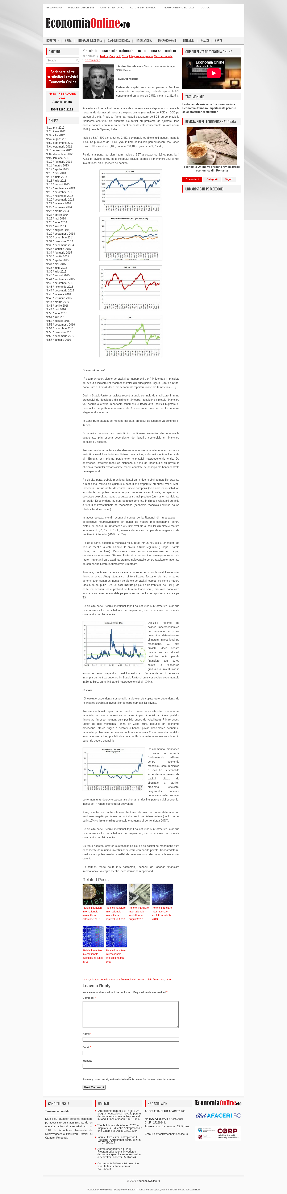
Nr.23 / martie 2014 (57, 211)
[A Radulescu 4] (131, 336)
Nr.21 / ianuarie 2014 (58, 203)
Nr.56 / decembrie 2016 (60, 336)
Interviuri (188, 40)
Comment (89, 997)
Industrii (52, 40)
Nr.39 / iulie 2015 (56, 271)
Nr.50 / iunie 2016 (56, 313)
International (144, 40)
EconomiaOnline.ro (148, 1180)
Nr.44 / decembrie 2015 (60, 290)
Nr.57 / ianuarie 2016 (58, 339)
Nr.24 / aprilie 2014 (57, 214)
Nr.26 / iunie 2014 (56, 222)
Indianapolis (154, 1189)
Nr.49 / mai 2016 (56, 309)
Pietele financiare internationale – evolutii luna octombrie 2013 (93, 913)
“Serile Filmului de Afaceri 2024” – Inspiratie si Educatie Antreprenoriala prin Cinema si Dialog (119, 1128)
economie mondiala (108, 979)
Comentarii (192, 179)
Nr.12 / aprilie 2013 (57, 169)
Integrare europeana (90, 40)
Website (87, 1060)
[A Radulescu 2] (131, 239)
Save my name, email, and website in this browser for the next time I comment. (129, 1079)
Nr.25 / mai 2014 (56, 218)
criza (93, 979)
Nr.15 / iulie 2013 (56, 180)
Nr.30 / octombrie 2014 (59, 237)
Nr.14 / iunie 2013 (56, 176)
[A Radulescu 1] (131, 190)
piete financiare (155, 979)
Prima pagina (54, 7)
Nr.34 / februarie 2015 (59, 252)
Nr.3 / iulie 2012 (55, 135)
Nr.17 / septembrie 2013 (60, 188)
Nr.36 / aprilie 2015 (57, 260)
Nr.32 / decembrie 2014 (60, 245)
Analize (205, 40)
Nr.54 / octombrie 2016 (59, 328)
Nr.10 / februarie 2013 (59, 161)
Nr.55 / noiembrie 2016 (59, 332)
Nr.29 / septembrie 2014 (60, 233)
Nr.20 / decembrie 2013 (60, 199)
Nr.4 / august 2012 (57, 139)
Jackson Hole (193, 1189)
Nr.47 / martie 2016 (57, 301)
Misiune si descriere (81, 7)
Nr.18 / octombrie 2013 (59, 192)
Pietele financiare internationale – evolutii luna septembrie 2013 (116, 913)
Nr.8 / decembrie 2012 (59, 154)
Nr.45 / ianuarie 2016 (58, 294)
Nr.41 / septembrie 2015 (60, 279)
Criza (68, 40)
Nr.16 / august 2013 (58, 184)
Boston (131, 1189)
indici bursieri (137, 979)
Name (87, 1033)
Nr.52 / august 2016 (58, 320)
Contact (206, 7)
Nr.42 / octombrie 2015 (59, 283)
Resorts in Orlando (171, 1189)
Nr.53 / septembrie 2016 (60, 324)
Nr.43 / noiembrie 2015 (59, 286)
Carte (218, 40)
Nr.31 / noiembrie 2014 (59, 241)
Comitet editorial (112, 7)
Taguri (228, 179)
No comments (92, 60)
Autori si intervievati (143, 7)
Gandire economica (119, 40)
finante (125, 979)
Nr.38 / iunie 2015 (56, 267)
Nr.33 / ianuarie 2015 (58, 248)
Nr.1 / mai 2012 (55, 127)
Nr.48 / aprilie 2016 (57, 305)
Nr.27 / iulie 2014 (56, 226)
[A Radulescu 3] (131, 288)
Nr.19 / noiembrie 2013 (59, 195)
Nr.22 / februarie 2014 (59, 207)
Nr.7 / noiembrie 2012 (59, 150)
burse (86, 979)
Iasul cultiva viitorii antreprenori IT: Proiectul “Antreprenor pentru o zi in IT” (119, 1139)
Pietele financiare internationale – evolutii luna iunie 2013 (93, 956)
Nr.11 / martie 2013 (57, 165)
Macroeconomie (167, 40)
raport (169, 979)
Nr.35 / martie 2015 (57, 256)
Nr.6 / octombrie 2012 (59, 146)
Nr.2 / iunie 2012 (56, 131)
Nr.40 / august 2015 (58, 275)
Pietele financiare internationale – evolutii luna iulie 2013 (162, 913)
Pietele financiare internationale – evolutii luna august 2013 (139, 913)
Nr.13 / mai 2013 (56, 173)
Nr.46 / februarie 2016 (59, 298)
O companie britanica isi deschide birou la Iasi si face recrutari (118, 1165)
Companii (115, 56)
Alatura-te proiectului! (179, 7)
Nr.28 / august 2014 (58, 229)
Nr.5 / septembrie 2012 (59, 142)
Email (87, 1047)
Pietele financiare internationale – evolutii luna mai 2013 (116, 956)
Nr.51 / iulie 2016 (56, 317)
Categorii (212, 179)
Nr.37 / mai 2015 (56, 264)
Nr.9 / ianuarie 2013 (57, 158)
